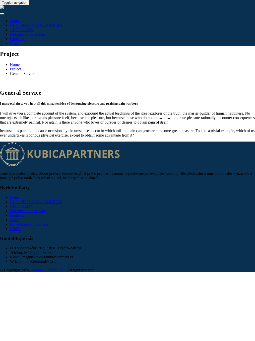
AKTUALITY (22, 30)
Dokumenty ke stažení (27, 34)
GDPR (15, 229)
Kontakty (17, 39)
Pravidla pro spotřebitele (29, 224)
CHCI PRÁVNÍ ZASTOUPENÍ (36, 25)
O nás (14, 43)
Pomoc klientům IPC (48, 270)
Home (15, 21)
